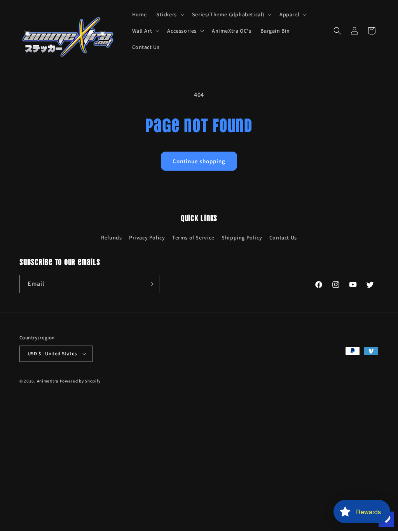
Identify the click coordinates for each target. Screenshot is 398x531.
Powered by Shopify (80, 381)
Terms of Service (193, 237)
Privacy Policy (147, 237)
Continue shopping (199, 161)
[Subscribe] (150, 284)
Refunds (111, 237)
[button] (169, 14)
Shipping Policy (242, 237)
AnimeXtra (48, 381)
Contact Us (283, 237)
